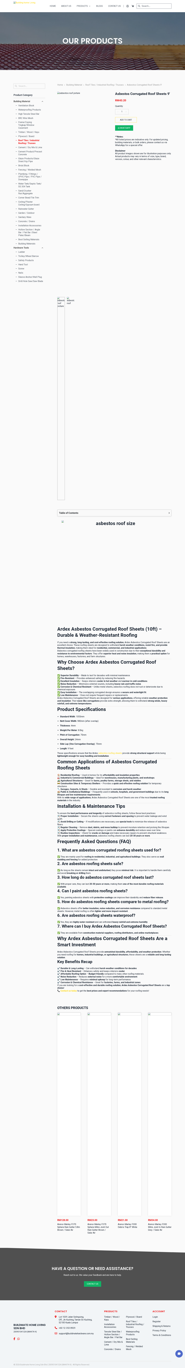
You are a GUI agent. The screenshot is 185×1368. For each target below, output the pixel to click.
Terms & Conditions (161, 1335)
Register (156, 1321)
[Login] (126, 6)
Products (82, 6)
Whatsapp (125, 128)
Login (155, 1317)
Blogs (99, 6)
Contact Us (114, 6)
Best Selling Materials (131, 1340)
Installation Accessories (110, 1325)
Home (53, 6)
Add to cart (126, 120)
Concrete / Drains (112, 1349)
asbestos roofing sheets (110, 753)
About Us (66, 6)
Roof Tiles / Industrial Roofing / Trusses (135, 1324)
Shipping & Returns (161, 1326)
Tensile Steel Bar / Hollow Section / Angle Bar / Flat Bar (113, 1334)
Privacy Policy (159, 1330)
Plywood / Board (134, 1317)
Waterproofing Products (132, 1333)
